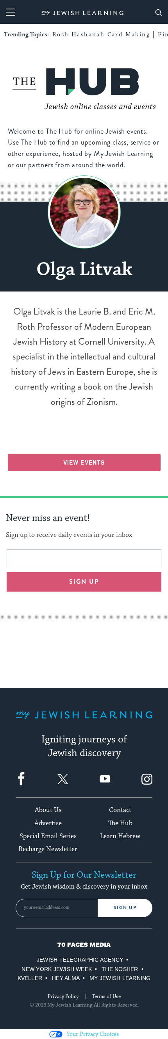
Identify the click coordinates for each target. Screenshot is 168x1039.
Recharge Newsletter (47, 849)
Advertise (48, 823)
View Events (84, 462)
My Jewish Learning (119, 978)
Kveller (30, 978)
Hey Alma (66, 978)
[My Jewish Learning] (84, 721)
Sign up (84, 581)
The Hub (120, 823)
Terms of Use (106, 996)
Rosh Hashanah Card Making (101, 34)
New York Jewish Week (56, 969)
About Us (48, 810)
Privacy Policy (63, 996)
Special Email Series (48, 836)
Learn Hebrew (120, 836)
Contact (120, 810)
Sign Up (125, 907)
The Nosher (120, 969)
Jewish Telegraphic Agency (80, 960)
